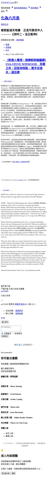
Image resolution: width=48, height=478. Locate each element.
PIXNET (10, 443)
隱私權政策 (41, 443)
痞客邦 (17, 304)
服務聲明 (25, 446)
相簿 (7, 45)
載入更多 (5, 322)
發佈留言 (5, 336)
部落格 (8, 47)
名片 (7, 50)
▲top (3, 318)
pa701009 (4, 291)
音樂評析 (19, 311)
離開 (13, 473)
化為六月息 (10, 18)
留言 (23, 304)
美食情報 (20, 40)
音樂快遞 (19, 313)
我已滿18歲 (6, 473)
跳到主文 (4, 24)
